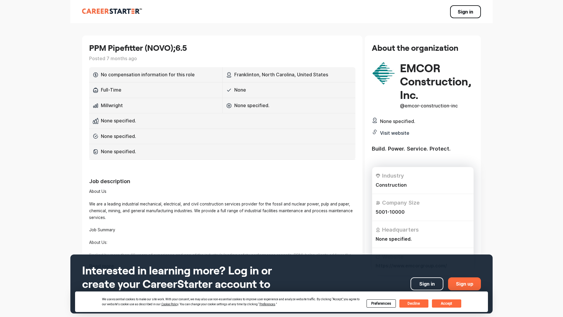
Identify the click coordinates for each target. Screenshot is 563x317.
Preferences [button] (267, 304)
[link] (112, 11)
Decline (414, 303)
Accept (446, 303)
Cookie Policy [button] (169, 304)
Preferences (381, 303)
